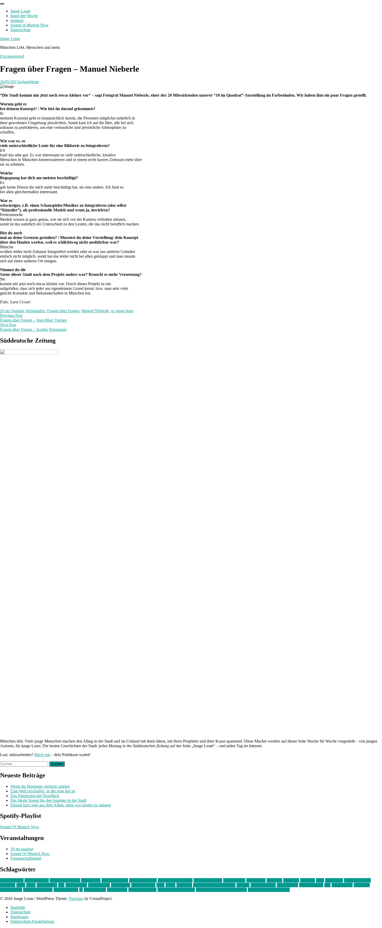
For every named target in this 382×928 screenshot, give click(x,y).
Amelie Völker (36, 880)
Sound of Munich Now (29, 25)
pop (327, 885)
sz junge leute (122, 311)
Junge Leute (20, 11)
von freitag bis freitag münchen (221, 889)
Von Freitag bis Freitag (176, 889)
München (184, 885)
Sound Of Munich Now (19, 827)
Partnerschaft (287, 885)
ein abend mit (234, 880)
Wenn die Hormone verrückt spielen (40, 786)
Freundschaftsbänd (25, 858)
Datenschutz (20, 30)
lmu (61, 885)
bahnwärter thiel (115, 880)
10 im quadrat (21, 849)
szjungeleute (29, 81)
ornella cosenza (263, 885)
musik (170, 885)
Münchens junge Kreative (214, 885)
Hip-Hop (307, 880)
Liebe (31, 885)
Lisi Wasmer (47, 885)
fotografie (291, 880)
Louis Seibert (99, 885)
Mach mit (42, 754)
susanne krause (66, 889)
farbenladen (35, 311)
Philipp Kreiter (311, 885)
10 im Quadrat (12, 311)
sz (81, 889)
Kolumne (7, 885)
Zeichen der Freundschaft (269, 889)
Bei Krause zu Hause (175, 880)
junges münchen (357, 880)
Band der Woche (24, 16)
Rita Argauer (342, 885)
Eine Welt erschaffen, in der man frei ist (42, 791)
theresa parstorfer (142, 889)
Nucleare (76, 898)
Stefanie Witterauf (37, 889)
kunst (20, 885)
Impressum (19, 916)
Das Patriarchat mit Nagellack (34, 795)
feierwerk (274, 880)
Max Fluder (120, 885)
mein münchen (143, 885)
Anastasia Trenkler (65, 880)
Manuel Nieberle (95, 311)
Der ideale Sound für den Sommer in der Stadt (48, 800)
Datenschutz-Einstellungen (32, 921)
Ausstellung (91, 880)
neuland (16, 20)
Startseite (17, 907)
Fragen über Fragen (63, 311)
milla (160, 885)
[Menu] (2, 3)
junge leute (334, 880)
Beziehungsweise (208, 880)
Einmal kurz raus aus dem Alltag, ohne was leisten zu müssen (60, 805)
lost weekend (76, 885)
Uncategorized (12, 56)
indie (320, 880)
